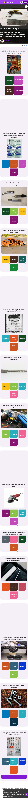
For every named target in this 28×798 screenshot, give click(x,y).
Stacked (24, 45)
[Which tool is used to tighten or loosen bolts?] (14, 371)
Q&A (9, 788)
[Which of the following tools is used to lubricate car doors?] (14, 323)
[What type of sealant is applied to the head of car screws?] (14, 746)
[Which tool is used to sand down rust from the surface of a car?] (14, 64)
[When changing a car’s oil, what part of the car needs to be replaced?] (14, 651)
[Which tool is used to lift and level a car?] (14, 419)
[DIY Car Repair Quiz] (14, 17)
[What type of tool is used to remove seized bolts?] (14, 698)
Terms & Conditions (15, 788)
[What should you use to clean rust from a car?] (14, 244)
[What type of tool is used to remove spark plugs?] (14, 196)
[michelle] (2, 41)
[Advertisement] (14, 115)
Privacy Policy (23, 788)
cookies (10, 791)
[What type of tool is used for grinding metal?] (14, 498)
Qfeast (4, 788)
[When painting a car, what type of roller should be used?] (14, 571)
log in (25, 2)
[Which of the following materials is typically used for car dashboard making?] (14, 148)
